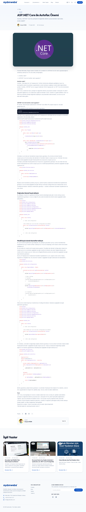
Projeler (32, 487)
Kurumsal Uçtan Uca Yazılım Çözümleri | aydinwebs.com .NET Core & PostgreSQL (43, 460)
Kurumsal (26, 2)
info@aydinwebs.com (10, 499)
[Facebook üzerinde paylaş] (29, 413)
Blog (52, 2)
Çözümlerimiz (36, 2)
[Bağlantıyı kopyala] (32, 413)
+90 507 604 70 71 (9, 497)
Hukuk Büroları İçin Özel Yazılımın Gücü (69, 460)
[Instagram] (56, 497)
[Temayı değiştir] (72, 2)
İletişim (57, 2)
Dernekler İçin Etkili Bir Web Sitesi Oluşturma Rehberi (12, 460)
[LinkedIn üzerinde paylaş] (25, 413)
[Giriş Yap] (75, 2)
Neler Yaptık (45, 2)
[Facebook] (53, 497)
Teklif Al (80, 2)
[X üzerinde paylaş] (22, 413)
